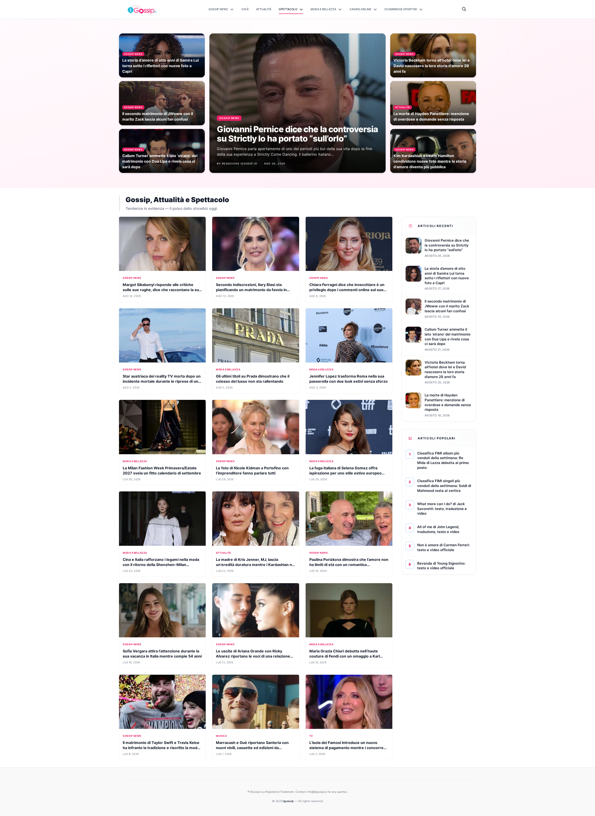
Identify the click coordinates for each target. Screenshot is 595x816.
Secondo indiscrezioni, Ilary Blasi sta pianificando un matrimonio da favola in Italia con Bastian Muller (251, 289)
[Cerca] (464, 9)
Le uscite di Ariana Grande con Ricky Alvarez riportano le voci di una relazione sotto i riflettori (253, 656)
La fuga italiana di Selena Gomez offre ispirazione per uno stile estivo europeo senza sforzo (345, 473)
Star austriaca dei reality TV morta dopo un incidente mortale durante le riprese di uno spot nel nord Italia (162, 381)
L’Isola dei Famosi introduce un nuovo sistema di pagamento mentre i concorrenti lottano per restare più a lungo (348, 747)
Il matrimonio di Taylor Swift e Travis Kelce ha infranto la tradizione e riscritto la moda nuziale (161, 747)
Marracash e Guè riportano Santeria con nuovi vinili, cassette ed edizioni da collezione (252, 747)
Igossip (288, 801)
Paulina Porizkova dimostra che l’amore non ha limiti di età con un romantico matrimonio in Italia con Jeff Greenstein (348, 564)
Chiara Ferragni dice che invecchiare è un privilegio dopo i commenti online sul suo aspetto (346, 289)
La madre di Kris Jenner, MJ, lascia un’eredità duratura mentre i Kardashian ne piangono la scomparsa (255, 564)
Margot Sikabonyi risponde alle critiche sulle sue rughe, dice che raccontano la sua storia (162, 289)
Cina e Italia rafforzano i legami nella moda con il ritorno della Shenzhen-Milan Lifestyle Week (161, 564)
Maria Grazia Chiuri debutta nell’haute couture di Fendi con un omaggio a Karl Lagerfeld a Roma (344, 656)
